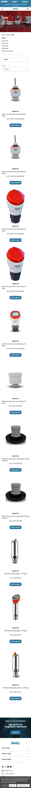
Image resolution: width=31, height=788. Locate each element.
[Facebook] (3, 767)
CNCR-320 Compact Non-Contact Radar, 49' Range (14, 402)
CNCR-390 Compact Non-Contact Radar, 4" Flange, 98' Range (15, 517)
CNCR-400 (5, 48)
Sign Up (15, 732)
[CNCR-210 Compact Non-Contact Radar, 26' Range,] (15, 206)
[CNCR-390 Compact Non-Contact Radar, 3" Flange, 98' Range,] (15, 436)
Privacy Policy (13, 782)
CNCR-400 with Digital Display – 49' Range (15, 631)
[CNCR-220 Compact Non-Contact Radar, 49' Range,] (15, 264)
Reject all (12, 785)
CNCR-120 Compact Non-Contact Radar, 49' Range (14, 172)
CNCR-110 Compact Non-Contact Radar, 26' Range (14, 115)
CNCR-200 (5, 43)
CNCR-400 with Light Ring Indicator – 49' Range (15, 688)
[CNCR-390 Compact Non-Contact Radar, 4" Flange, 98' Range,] (15, 493)
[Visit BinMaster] (4, 1)
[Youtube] (11, 767)
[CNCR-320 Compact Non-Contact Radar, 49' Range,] (15, 379)
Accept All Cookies (23, 785)
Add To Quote (15, 125)
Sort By (3, 65)
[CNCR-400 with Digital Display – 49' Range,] (15, 608)
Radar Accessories (7, 51)
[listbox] (15, 69)
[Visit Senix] (14, 1)
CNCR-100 (5, 41)
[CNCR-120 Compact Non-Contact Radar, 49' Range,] (15, 149)
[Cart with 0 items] (28, 9)
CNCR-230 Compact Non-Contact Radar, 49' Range (14, 344)
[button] (2, 9)
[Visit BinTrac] (25, 1)
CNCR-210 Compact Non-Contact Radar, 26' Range (14, 230)
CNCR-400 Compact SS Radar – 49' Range (15, 574)
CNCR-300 (5, 46)
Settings (4, 785)
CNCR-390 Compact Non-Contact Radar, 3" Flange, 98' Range (15, 459)
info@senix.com (8, 770)
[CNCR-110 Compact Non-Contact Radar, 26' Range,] (15, 91)
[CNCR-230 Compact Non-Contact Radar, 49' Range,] (15, 321)
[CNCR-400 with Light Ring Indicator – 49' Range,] (15, 665)
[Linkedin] (8, 767)
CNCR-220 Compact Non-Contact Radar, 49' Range (14, 287)
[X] (5, 767)
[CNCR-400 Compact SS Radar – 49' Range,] (15, 551)
